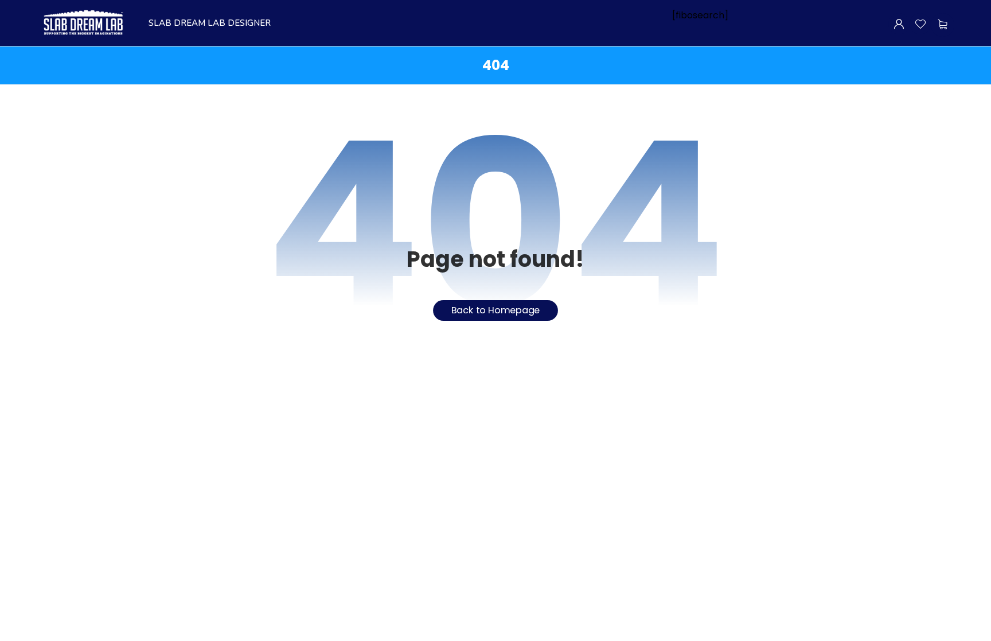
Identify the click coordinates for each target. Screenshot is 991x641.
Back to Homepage (495, 310)
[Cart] (942, 24)
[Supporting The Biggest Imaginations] (82, 23)
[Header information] (899, 23)
